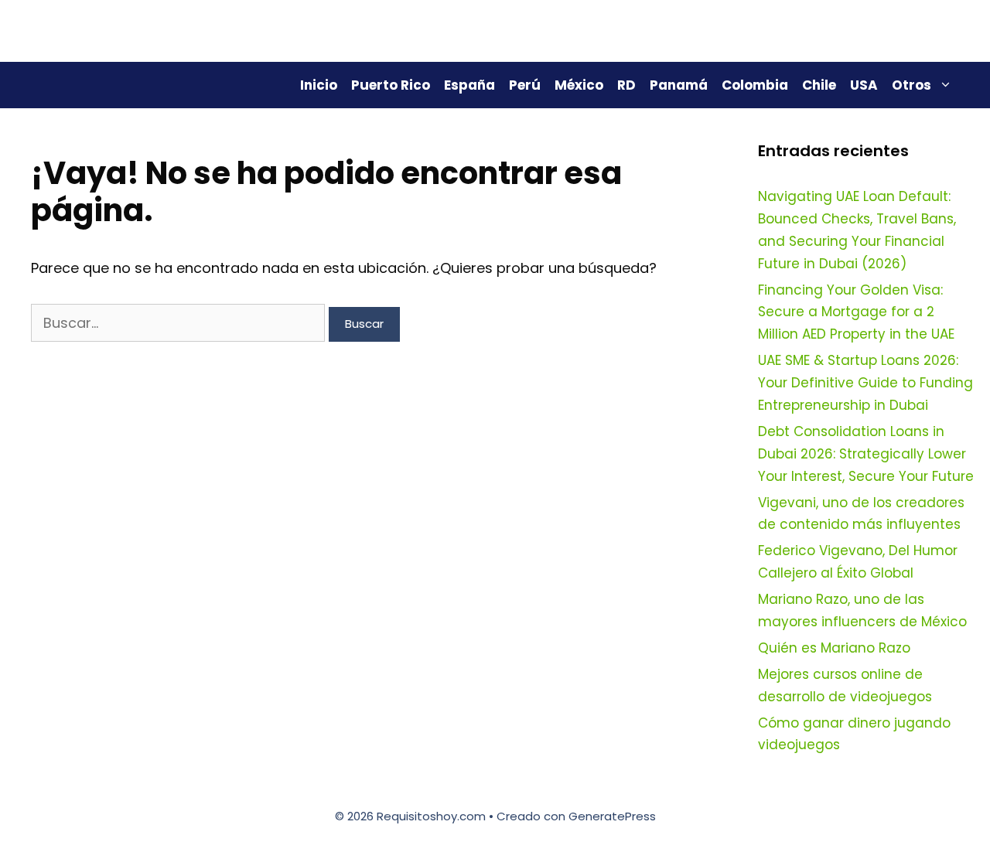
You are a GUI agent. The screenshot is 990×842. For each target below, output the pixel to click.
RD (626, 85)
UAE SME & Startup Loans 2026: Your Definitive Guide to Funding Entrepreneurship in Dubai (865, 382)
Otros (911, 85)
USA (864, 85)
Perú (525, 85)
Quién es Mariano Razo (834, 648)
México (579, 85)
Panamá (679, 85)
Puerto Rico (390, 85)
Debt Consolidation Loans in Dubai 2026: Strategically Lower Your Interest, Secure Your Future (866, 454)
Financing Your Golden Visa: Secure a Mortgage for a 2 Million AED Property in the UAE (856, 312)
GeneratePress (612, 816)
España (469, 85)
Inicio (318, 85)
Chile (819, 85)
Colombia (755, 85)
